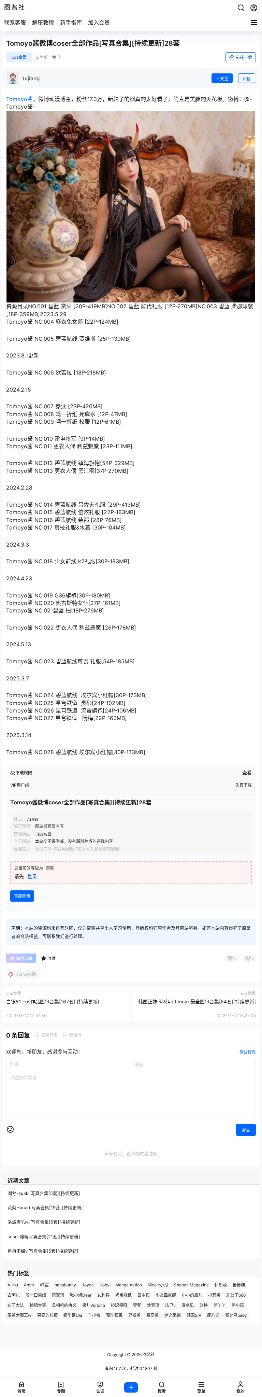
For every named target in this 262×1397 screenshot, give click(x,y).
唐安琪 (58, 1295)
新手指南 (71, 22)
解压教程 (43, 22)
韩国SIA (194, 1315)
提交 (246, 1130)
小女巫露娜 (166, 1295)
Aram (29, 1284)
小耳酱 (214, 1295)
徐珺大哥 (38, 1305)
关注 (224, 78)
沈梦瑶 (153, 1305)
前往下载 (244, 57)
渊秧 (204, 1305)
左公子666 (236, 1295)
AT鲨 (44, 1284)
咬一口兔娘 (36, 1295)
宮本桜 (143, 1295)
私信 (247, 78)
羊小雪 (94, 1315)
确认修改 (247, 1052)
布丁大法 (16, 1305)
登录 (32, 876)
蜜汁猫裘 (114, 1315)
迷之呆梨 (172, 1315)
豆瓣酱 (134, 1315)
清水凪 (187, 1305)
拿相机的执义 (64, 1305)
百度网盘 (22, 896)
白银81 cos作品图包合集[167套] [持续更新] (52, 1001)
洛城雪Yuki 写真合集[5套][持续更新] (44, 1222)
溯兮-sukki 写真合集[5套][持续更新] (44, 1193)
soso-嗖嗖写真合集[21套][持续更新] (44, 1236)
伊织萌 (221, 1284)
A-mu (13, 1284)
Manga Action (128, 1284)
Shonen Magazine (191, 1284)
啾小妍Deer (80, 1295)
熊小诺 (238, 1305)
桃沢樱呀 (119, 1305)
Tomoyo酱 (19, 99)
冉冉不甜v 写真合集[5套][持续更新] (43, 1251)
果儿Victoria (93, 1305)
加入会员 (99, 22)
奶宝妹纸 (123, 1295)
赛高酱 (152, 1315)
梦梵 (137, 1305)
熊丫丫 (220, 1305)
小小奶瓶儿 (192, 1295)
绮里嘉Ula (72, 1315)
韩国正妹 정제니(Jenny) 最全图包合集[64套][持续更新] (197, 1001)
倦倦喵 (239, 1284)
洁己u (170, 1305)
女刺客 (103, 1295)
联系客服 (15, 22)
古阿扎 (14, 1295)
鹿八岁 (213, 1315)
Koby (105, 1284)
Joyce (88, 1284)
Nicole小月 (158, 1284)
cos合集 (19, 57)
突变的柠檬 (47, 1315)
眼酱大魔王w (19, 1315)
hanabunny (65, 1284)
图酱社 (148, 1354)
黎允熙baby (236, 1315)
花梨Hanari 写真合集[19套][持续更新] (45, 1207)
